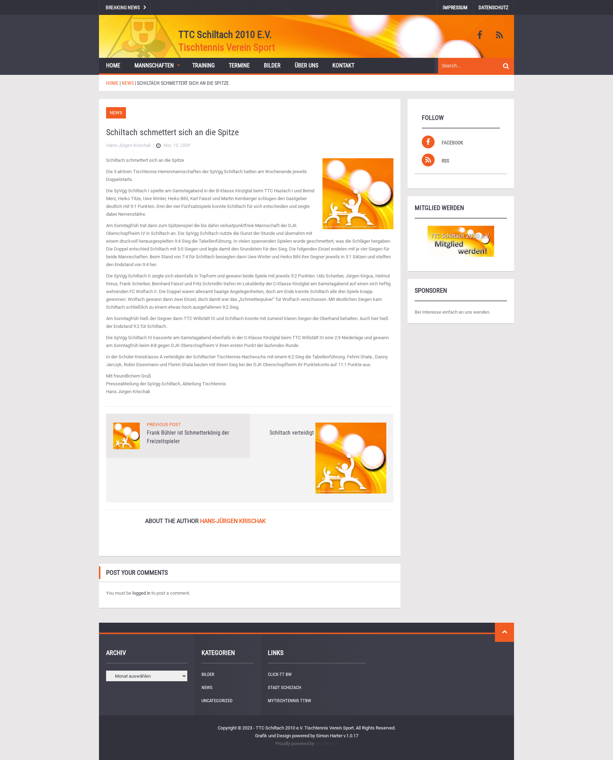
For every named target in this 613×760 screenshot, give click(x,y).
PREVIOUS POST (164, 424)
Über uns (306, 65)
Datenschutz (493, 7)
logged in (141, 593)
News (116, 112)
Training (203, 65)
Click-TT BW (280, 674)
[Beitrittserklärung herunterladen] (461, 241)
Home (113, 65)
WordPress (326, 743)
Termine (239, 65)
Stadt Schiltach (284, 687)
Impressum (455, 7)
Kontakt (343, 65)
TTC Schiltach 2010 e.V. (225, 34)
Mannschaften (154, 65)
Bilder (272, 65)
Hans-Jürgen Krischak (233, 521)
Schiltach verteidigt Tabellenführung (311, 432)
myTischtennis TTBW (289, 700)
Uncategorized (216, 700)
